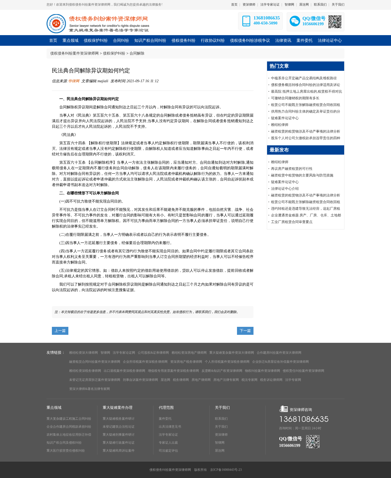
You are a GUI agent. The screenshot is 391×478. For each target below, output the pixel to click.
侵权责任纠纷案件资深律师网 (303, 371)
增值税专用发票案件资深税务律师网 (173, 371)
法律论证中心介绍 (285, 189)
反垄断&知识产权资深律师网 (222, 371)
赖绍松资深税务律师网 (85, 371)
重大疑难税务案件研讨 (119, 419)
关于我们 (338, 4)
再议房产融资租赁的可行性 (292, 169)
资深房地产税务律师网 (186, 362)
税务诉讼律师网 (271, 380)
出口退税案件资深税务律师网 (124, 371)
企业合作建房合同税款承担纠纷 (69, 426)
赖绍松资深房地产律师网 (189, 353)
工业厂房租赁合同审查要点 (292, 222)
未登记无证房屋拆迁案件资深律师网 (94, 380)
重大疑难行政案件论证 (119, 442)
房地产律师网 (201, 380)
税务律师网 (181, 380)
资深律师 (249, 4)
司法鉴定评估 (168, 450)
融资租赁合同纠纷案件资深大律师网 (94, 362)
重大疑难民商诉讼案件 (119, 450)
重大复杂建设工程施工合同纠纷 (69, 419)
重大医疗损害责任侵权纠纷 (66, 450)
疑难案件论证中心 (285, 118)
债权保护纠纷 (114, 53)
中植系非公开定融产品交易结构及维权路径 (304, 78)
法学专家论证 (270, 4)
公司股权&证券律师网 (153, 353)
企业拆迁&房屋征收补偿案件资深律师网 (280, 362)
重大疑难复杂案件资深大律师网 (231, 353)
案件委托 (165, 419)
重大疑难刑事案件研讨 (119, 434)
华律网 (73, 81)
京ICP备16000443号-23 (226, 470)
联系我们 (320, 4)
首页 (234, 4)
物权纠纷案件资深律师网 (262, 371)
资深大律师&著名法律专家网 (89, 389)
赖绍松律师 (279, 125)
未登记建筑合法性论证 (119, 426)
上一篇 (60, 331)
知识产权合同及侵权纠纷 (64, 442)
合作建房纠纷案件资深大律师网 (279, 353)
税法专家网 (249, 380)
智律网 (289, 4)
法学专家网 (293, 380)
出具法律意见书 (170, 426)
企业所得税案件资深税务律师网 (145, 362)
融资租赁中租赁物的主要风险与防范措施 (302, 175)
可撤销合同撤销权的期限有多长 (295, 98)
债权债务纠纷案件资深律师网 (74, 53)
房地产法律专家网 (226, 380)
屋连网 (304, 4)
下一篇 (245, 331)
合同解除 (137, 53)
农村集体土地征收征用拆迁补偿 (69, 434)
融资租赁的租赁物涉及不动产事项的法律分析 (305, 131)
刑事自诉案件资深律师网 (140, 380)
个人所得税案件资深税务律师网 (227, 362)
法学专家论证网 (124, 353)
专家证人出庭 (168, 442)
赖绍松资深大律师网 (83, 353)
